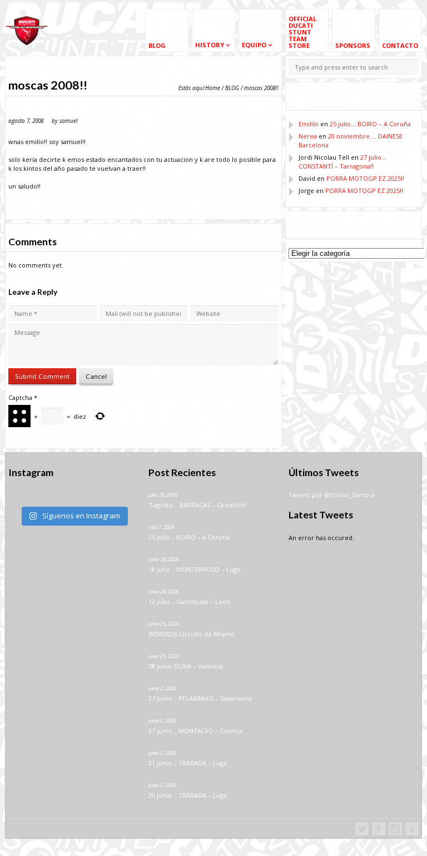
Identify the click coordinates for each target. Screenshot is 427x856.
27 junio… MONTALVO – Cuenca (195, 730)
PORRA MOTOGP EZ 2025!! (365, 178)
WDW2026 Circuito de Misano (191, 634)
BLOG (232, 88)
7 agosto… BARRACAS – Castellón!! (197, 505)
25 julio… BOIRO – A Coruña (370, 124)
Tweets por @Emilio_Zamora (332, 495)
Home (212, 88)
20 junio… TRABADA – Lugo (187, 795)
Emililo (309, 124)
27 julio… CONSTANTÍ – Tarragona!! (342, 161)
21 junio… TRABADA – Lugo (187, 763)
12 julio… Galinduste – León (189, 601)
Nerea (308, 136)
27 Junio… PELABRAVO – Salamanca (200, 698)
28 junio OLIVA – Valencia (185, 666)
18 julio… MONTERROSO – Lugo (194, 569)
